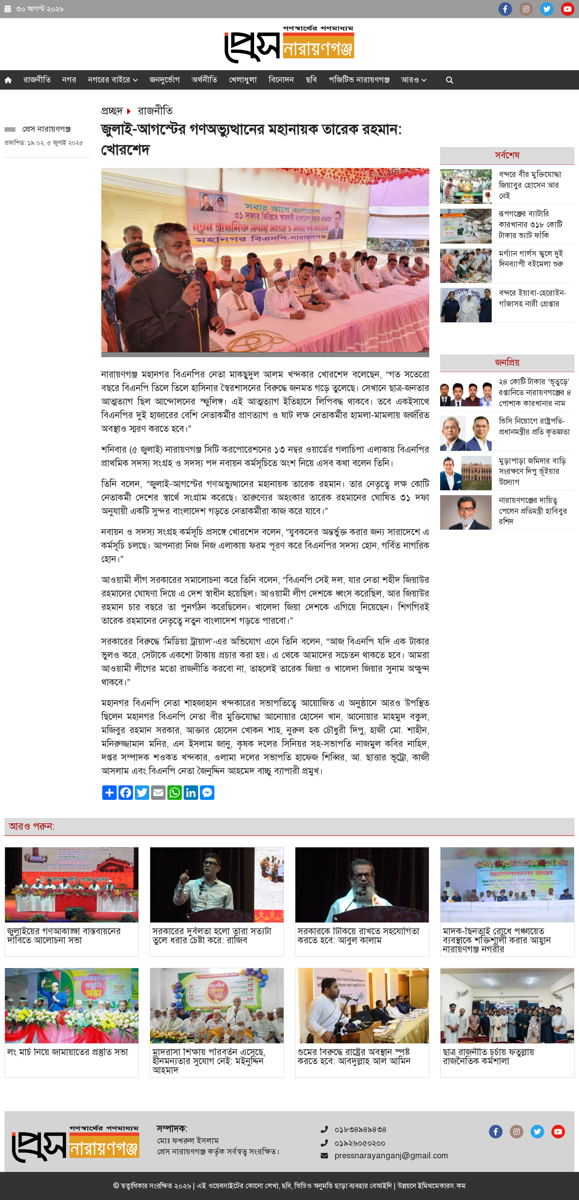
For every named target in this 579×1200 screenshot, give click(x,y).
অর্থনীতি (204, 80)
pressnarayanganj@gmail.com (391, 1156)
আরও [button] (411, 80)
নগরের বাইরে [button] (110, 80)
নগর (69, 80)
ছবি (311, 80)
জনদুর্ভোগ (165, 80)
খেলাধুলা (243, 80)
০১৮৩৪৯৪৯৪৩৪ (359, 1129)
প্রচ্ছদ (112, 111)
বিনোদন (281, 80)
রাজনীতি (37, 80)
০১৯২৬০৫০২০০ (358, 1143)
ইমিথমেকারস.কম (442, 1185)
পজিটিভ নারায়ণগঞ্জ (359, 80)
